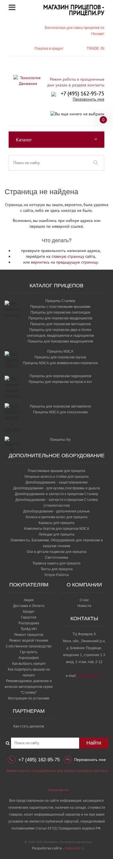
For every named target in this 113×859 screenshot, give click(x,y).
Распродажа (29, 623)
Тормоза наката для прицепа (56, 563)
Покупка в (48, 48)
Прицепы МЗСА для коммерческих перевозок (60, 363)
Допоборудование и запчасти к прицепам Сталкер (56, 494)
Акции (29, 600)
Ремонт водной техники (28, 640)
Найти (93, 743)
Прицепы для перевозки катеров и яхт (60, 382)
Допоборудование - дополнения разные (56, 511)
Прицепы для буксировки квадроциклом (60, 341)
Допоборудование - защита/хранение (56, 482)
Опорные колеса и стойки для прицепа (56, 477)
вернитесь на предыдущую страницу (64, 262)
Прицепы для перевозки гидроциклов (60, 376)
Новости (84, 606)
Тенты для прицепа (57, 569)
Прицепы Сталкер (60, 301)
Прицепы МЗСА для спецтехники (60, 412)
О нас (84, 600)
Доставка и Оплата (28, 606)
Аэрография (29, 658)
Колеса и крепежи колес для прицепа (57, 517)
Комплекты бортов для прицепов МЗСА (56, 529)
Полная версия (58, 790)
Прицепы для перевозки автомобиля (60, 406)
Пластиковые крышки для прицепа (56, 471)
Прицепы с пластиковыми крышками (60, 307)
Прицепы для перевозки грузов (60, 357)
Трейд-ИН (29, 629)
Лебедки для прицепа (56, 534)
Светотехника (56, 558)
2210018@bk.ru (90, 676)
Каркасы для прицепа (56, 523)
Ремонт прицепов (28, 635)
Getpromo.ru (74, 848)
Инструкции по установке (29, 698)
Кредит (29, 612)
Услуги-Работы (56, 575)
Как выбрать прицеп (28, 664)
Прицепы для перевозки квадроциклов (60, 318)
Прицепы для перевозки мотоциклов (60, 324)
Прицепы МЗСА (60, 351)
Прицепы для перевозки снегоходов (60, 312)
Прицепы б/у (60, 440)
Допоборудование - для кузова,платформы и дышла (56, 488)
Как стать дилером (28, 726)
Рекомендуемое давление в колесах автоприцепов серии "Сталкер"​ (29, 687)
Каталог (24, 139)
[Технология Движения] (28, 81)
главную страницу (68, 256)
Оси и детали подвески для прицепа (57, 552)
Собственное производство (29, 646)
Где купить (28, 652)
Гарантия (29, 617)
